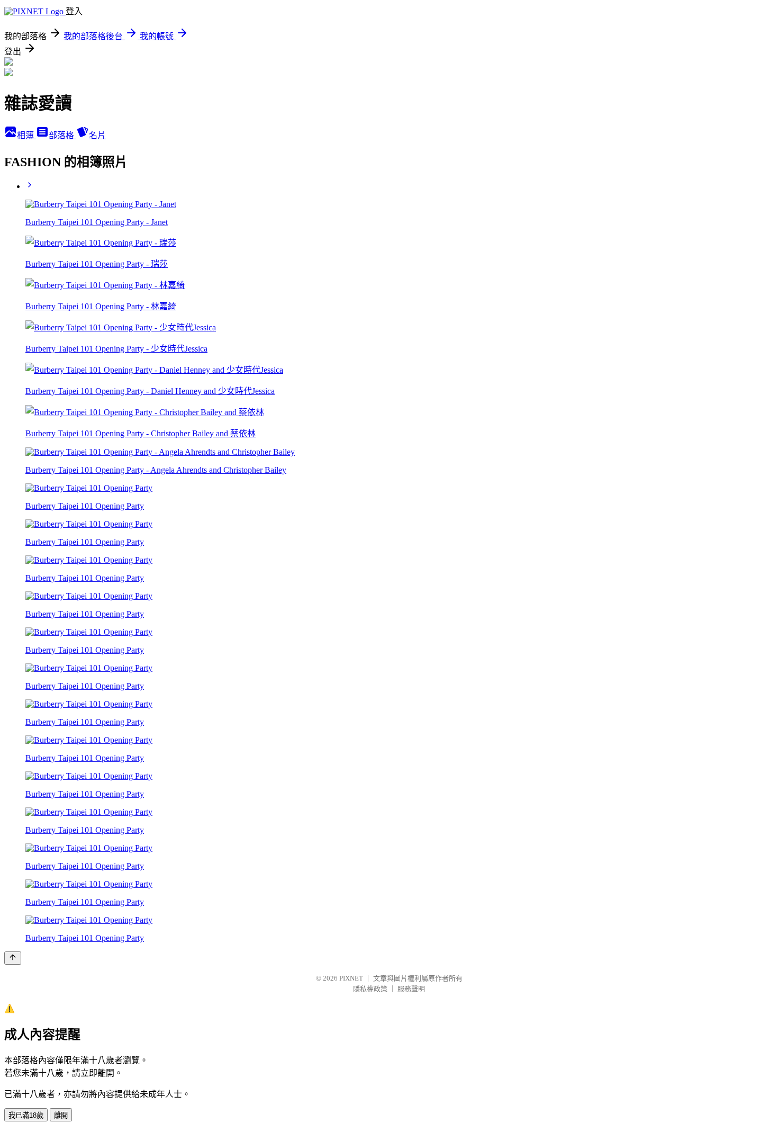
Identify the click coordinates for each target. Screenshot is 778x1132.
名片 (97, 135)
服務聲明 (411, 989)
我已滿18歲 (25, 1115)
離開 (61, 1115)
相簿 (26, 135)
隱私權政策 (370, 989)
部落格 (62, 135)
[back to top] (12, 958)
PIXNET (351, 978)
